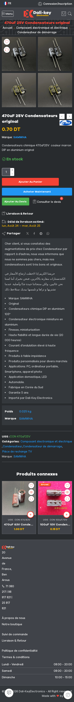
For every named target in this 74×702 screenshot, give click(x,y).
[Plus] (12, 170)
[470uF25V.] (19, 90)
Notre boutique (12, 624)
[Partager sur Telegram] (41, 233)
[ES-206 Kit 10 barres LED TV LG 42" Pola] (62, 116)
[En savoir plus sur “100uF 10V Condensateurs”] (66, 514)
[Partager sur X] (27, 233)
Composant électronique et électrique (42, 28)
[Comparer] (7, 50)
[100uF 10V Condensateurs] (55, 498)
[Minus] (12, 174)
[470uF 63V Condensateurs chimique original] (19, 498)
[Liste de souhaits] (7, 42)
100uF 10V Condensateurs (55, 524)
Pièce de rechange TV (17, 451)
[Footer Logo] (8, 547)
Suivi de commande (15, 634)
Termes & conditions (16, 657)
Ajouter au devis (15, 201)
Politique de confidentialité (20, 651)
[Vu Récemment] (68, 695)
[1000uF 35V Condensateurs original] (69, 116)
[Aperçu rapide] (31, 492)
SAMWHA (20, 137)
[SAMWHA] (65, 123)
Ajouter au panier (30, 182)
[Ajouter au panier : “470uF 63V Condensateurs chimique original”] (30, 514)
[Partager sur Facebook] (34, 233)
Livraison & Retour (19, 214)
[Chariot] (63, 13)
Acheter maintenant (37, 191)
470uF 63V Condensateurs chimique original (19, 524)
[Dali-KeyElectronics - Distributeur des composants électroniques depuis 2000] (37, 13)
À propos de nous (13, 618)
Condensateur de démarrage (37, 32)
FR (9, 3)
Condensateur (12, 446)
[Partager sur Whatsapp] (48, 233)
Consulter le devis (49, 202)
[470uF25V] (19, 54)
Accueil (7, 28)
